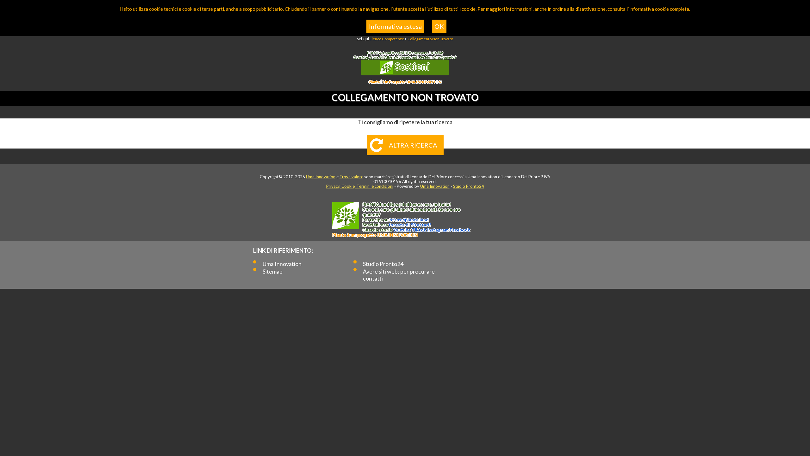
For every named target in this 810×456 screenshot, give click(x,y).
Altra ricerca (413, 145)
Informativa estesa (395, 26)
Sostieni (411, 66)
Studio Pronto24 (468, 186)
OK (439, 26)
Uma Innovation (320, 176)
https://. (409, 219)
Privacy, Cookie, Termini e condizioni (359, 186)
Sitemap (273, 271)
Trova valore (351, 176)
